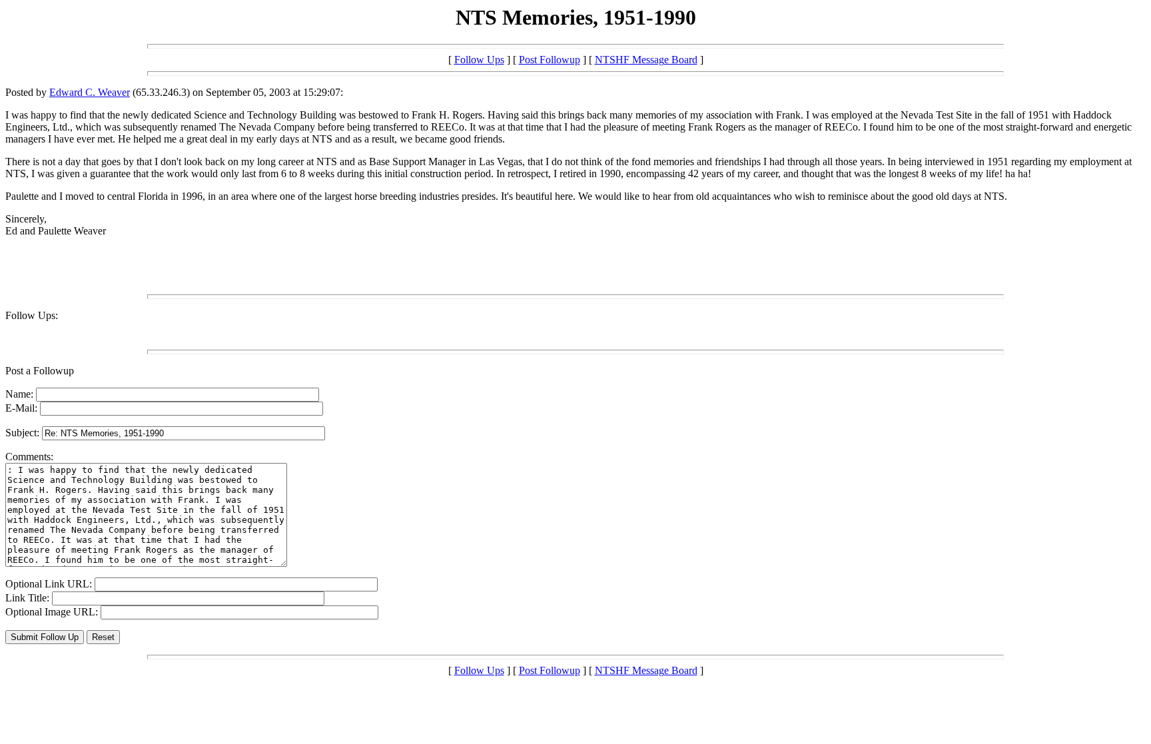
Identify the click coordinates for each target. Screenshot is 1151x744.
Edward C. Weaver (89, 92)
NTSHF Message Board (646, 59)
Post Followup (549, 59)
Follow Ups (479, 59)
